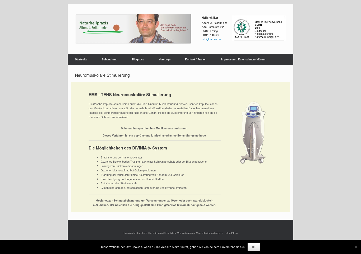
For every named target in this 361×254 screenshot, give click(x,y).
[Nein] (356, 247)
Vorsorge (164, 59)
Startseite (81, 59)
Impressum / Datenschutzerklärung (243, 59)
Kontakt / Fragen (195, 59)
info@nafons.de (211, 39)
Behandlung (109, 59)
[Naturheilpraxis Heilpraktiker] (133, 29)
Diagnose (138, 59)
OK (254, 247)
